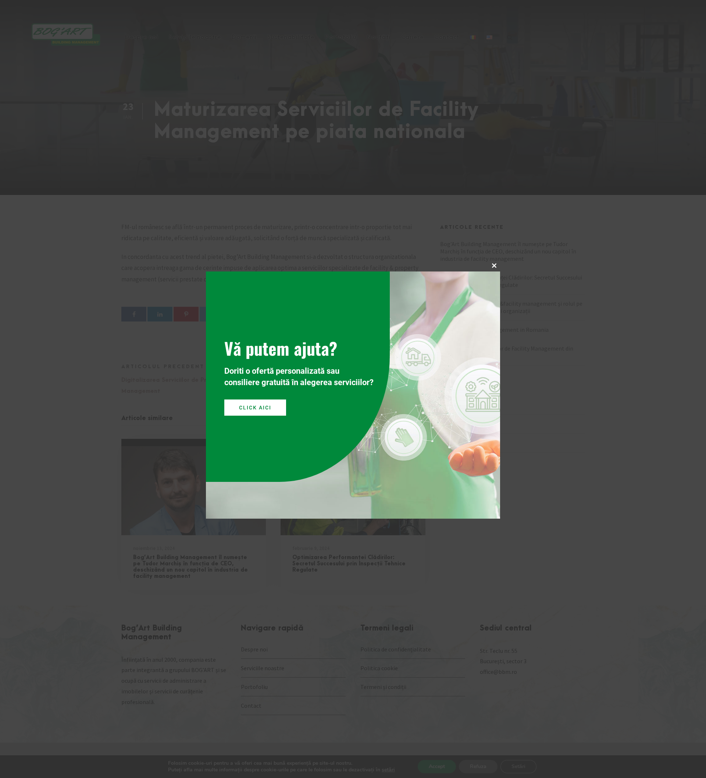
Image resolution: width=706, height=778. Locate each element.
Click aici (255, 407)
